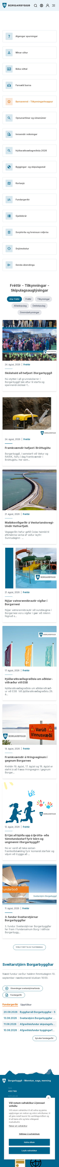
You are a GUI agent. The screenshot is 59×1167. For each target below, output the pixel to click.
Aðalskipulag (20, 305)
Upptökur (26, 1004)
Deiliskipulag (39, 305)
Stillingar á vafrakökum (29, 1134)
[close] (48, 1097)
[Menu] (16, 5)
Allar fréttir (14, 299)
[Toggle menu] (54, 5)
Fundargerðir (10, 1004)
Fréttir (28, 299)
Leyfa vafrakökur (29, 1151)
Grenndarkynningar (29, 312)
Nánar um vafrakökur (18, 1126)
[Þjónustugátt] (47, 5)
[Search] (35, 5)
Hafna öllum (29, 1142)
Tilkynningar (43, 299)
